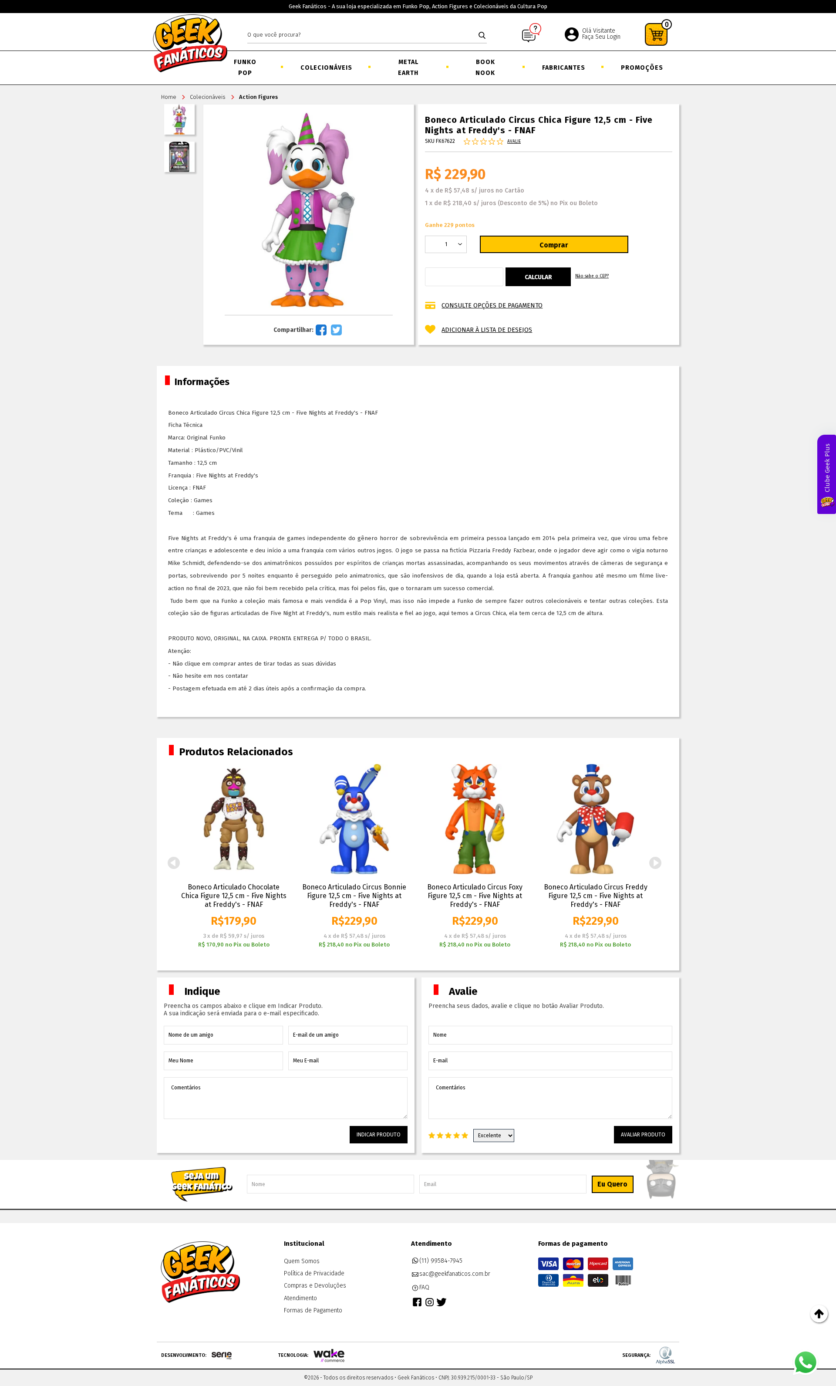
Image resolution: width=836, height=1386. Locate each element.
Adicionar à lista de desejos (487, 330)
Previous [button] (174, 862)
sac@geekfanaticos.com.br (454, 1274)
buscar (482, 35)
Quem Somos (302, 1261)
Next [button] (655, 862)
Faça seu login (601, 37)
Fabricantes (563, 67)
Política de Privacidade (314, 1273)
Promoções (641, 67)
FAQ (424, 1287)
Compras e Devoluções (315, 1285)
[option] (233, 856)
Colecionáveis (325, 67)
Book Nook (485, 67)
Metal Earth (408, 67)
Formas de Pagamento (313, 1310)
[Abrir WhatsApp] (805, 1362)
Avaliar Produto (643, 1135)
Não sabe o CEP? (592, 276)
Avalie (514, 141)
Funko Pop (245, 67)
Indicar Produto (379, 1135)
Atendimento (300, 1298)
